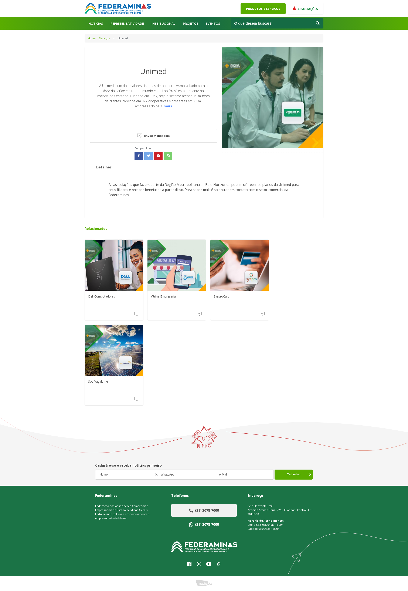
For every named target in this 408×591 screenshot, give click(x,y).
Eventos (213, 23)
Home (92, 38)
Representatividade (127, 23)
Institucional (163, 23)
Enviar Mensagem (157, 135)
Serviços (104, 38)
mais (168, 106)
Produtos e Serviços (263, 9)
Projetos (190, 23)
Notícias (95, 23)
